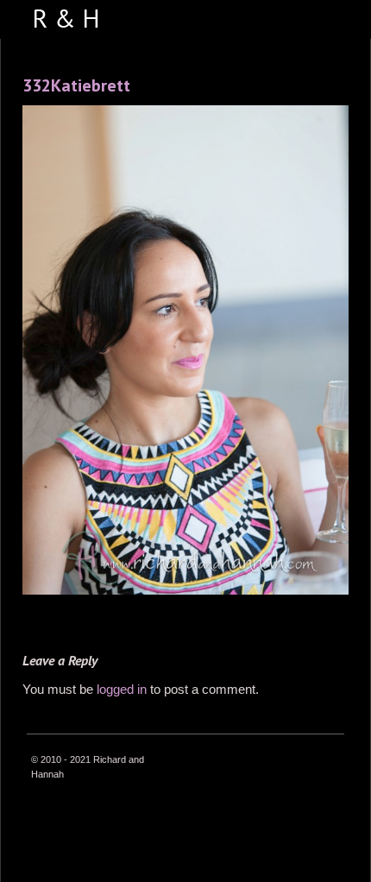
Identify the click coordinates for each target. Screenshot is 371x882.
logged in (122, 689)
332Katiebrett (76, 85)
